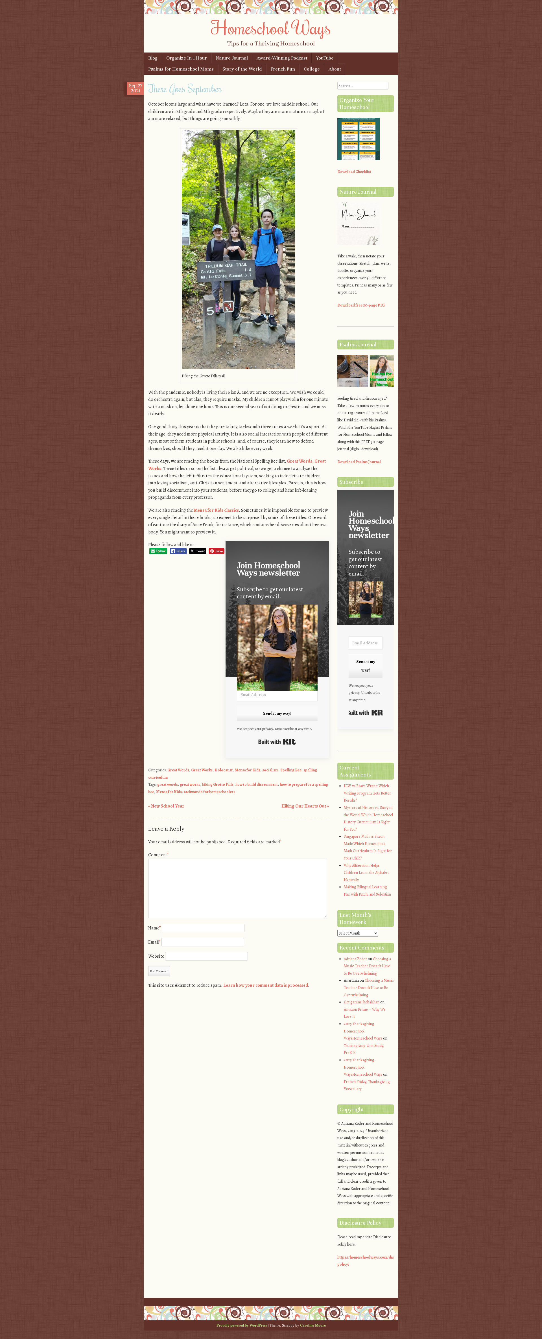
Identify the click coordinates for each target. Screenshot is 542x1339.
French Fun (282, 69)
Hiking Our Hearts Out (305, 806)
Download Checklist (354, 171)
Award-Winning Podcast (282, 58)
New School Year (166, 806)
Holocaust (224, 770)
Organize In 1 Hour (186, 58)
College (312, 69)
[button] (277, 649)
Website (156, 956)
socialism (270, 770)
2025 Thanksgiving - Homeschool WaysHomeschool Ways (363, 1031)
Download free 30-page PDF (361, 305)
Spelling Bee (290, 770)
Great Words (178, 770)
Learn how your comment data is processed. (266, 985)
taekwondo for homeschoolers (209, 792)
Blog (153, 58)
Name (154, 928)
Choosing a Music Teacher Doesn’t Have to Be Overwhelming (367, 966)
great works (190, 784)
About (335, 69)
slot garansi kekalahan (361, 1002)
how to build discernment (256, 784)
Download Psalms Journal (359, 462)
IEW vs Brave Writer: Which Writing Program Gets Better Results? (367, 793)
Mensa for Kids (247, 770)
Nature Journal (232, 58)
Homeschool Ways (271, 27)
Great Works (202, 770)
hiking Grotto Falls (217, 784)
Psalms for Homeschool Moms (181, 69)
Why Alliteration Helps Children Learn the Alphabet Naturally (366, 873)
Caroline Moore (313, 1325)
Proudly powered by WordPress (242, 1325)
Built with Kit (277, 742)
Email (154, 942)
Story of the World (242, 69)
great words (167, 784)
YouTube (325, 58)
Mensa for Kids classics (216, 510)
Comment (158, 855)
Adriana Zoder (355, 959)
